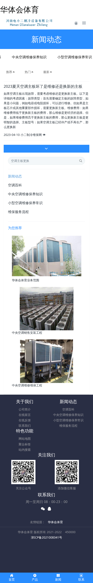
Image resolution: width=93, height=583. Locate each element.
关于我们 (24, 401)
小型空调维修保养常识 (25, 202)
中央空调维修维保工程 (27, 385)
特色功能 (24, 431)
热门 (28, 72)
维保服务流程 (18, 211)
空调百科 (15, 185)
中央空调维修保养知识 (29, 57)
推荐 (9, 72)
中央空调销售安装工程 (27, 333)
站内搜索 (25, 450)
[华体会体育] (30, 22)
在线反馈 (25, 420)
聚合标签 (25, 444)
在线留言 (25, 415)
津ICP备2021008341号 (46, 537)
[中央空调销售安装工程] (46, 308)
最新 (46, 72)
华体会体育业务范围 (25, 280)
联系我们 (25, 425)
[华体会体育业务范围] (46, 256)
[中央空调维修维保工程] (46, 361)
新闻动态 (15, 176)
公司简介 (25, 409)
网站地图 (25, 438)
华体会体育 (19, 9)
